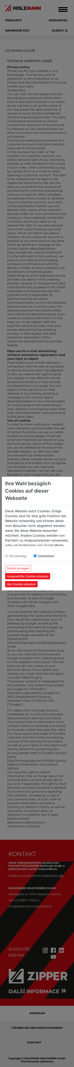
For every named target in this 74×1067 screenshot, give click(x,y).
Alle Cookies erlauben (21, 584)
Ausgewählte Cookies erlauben (27, 576)
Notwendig (17, 556)
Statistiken (46, 556)
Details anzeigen (18, 568)
